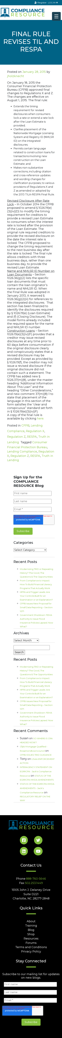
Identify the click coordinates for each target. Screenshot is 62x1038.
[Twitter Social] (38, 840)
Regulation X (35, 431)
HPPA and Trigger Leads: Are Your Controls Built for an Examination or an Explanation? (36, 596)
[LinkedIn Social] (24, 851)
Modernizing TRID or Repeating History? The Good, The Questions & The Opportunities (36, 573)
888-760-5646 (36, 878)
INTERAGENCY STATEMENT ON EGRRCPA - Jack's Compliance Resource (36, 771)
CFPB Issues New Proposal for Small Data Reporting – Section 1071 (36, 607)
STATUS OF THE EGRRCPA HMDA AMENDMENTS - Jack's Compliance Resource (37, 788)
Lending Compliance (22, 451)
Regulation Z (16, 436)
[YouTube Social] (38, 851)
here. (40, 418)
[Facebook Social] (24, 840)
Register (42, 2)
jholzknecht (15, 76)
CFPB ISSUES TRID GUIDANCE (36, 755)
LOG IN (52, 2)
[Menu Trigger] (56, 16)
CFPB (25, 425)
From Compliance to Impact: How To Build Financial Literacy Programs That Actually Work (36, 584)
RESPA (32, 436)
